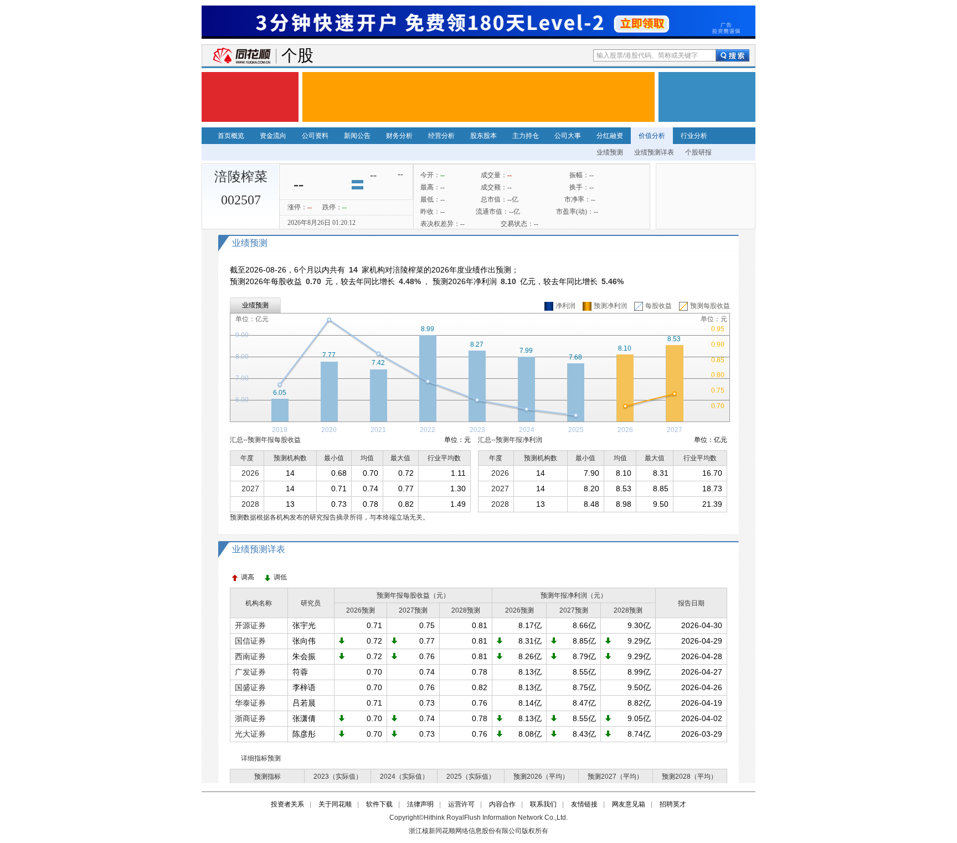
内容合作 (502, 804)
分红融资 (609, 136)
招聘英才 (673, 804)
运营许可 (461, 804)
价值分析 (652, 136)
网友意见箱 (628, 804)
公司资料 (315, 136)
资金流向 (273, 136)
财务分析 (399, 136)
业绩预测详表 (654, 152)
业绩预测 (609, 152)
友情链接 (584, 804)
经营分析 (441, 136)
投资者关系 (287, 804)
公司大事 (567, 136)
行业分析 (694, 136)
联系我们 (543, 804)
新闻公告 (357, 136)
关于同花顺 (335, 804)
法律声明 (420, 804)
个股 (297, 56)
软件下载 (379, 804)
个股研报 (698, 152)
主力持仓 (525, 136)
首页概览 (231, 136)
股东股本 (483, 136)
